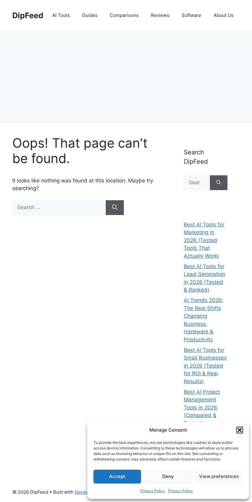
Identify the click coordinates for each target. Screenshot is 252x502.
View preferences (219, 476)
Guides (89, 15)
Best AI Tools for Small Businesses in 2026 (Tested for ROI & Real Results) (205, 365)
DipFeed (27, 15)
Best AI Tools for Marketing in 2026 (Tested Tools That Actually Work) (204, 240)
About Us (224, 15)
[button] (240, 430)
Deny (168, 476)
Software (191, 15)
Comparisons (124, 15)
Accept (117, 476)
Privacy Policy (152, 490)
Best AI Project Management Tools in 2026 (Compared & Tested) (202, 407)
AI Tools (61, 15)
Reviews (160, 15)
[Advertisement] (126, 77)
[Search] (115, 207)
